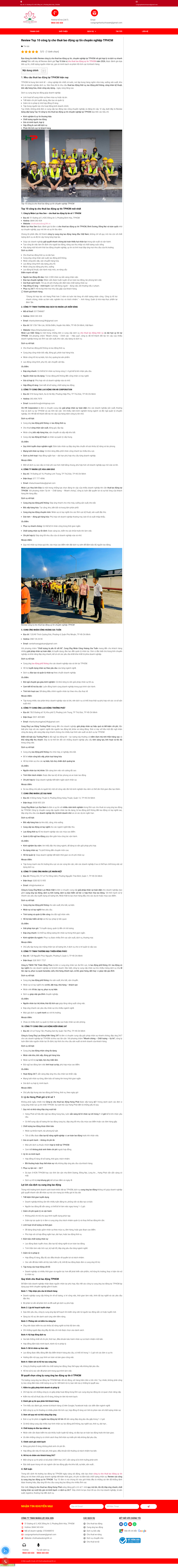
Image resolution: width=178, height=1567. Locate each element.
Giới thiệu (63, 31)
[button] (91, 31)
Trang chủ (34, 31)
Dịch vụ (90, 31)
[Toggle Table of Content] (42, 71)
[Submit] (148, 1506)
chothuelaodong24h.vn (41, 223)
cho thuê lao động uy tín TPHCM (82, 61)
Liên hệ (145, 31)
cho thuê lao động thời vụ (91, 333)
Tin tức (119, 31)
